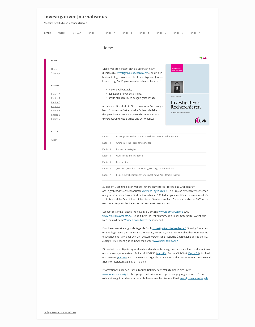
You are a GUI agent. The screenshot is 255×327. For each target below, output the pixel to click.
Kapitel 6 (178, 33)
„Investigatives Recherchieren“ (169, 228)
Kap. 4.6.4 (193, 253)
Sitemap (77, 33)
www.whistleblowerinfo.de (117, 215)
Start (47, 33)
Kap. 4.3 (161, 253)
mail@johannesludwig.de (194, 278)
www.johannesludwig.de (115, 274)
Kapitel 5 (161, 33)
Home (54, 69)
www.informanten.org (171, 211)
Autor (61, 33)
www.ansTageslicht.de (154, 191)
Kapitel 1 (93, 33)
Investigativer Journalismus (75, 17)
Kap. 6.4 (122, 257)
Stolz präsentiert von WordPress (60, 312)
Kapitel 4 (144, 33)
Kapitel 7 (195, 33)
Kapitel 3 (127, 33)
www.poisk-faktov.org (165, 240)
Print (206, 58)
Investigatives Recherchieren (132, 73)
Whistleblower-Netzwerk (137, 220)
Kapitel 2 (110, 33)
